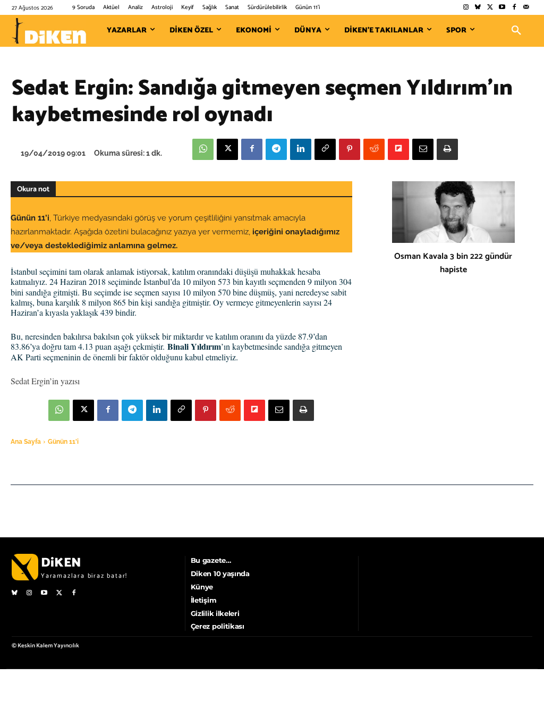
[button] (516, 31)
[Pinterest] (349, 149)
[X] (227, 149)
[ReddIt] (374, 149)
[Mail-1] (526, 8)
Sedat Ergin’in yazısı (45, 380)
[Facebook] (514, 8)
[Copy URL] (325, 149)
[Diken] (49, 31)
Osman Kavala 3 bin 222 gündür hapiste (453, 263)
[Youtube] (502, 8)
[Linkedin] (300, 149)
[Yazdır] (447, 149)
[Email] (423, 149)
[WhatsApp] (203, 149)
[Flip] (398, 149)
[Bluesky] (478, 8)
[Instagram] (466, 8)
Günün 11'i (63, 441)
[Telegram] (276, 149)
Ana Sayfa (26, 441)
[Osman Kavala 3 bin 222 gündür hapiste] (453, 212)
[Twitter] (490, 8)
